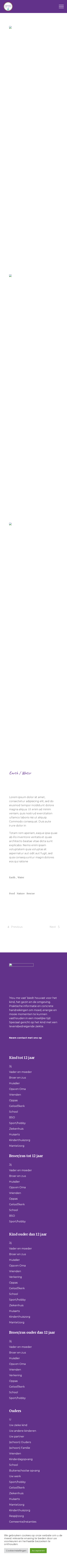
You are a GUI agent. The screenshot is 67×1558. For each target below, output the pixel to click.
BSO (12, 1117)
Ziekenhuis (16, 1128)
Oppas (13, 1100)
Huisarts (14, 1134)
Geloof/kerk (17, 1106)
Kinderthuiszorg (19, 1140)
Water (26, 773)
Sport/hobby (17, 1123)
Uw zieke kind (18, 1425)
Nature (21, 893)
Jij (10, 1066)
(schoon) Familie (19, 1447)
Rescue (31, 893)
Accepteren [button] (38, 1550)
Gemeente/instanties (22, 1521)
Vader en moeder (20, 1072)
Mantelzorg (16, 1145)
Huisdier (14, 1083)
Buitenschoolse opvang (24, 1470)
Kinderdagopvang (21, 1459)
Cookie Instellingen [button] (16, 1550)
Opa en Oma (17, 1089)
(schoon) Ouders (20, 1442)
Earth (14, 773)
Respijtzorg (16, 1516)
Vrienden (15, 1094)
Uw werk (15, 1476)
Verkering (15, 1277)
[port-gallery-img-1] (33, 147)
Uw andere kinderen (22, 1430)
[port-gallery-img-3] (33, 644)
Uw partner (16, 1436)
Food (12, 893)
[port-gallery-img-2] (33, 396)
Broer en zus (17, 1077)
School (13, 1111)
